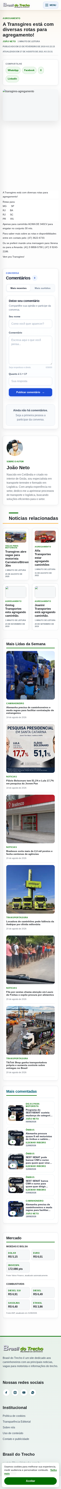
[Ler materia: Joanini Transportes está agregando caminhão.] (45, 592)
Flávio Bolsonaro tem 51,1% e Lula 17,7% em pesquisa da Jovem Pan (30, 782)
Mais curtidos (42, 288)
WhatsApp (13, 70)
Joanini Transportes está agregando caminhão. (45, 610)
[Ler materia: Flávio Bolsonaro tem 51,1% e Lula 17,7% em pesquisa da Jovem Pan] (30, 748)
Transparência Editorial (17, 1421)
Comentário (15, 332)
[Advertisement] (30, 156)
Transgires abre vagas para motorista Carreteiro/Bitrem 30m (17, 558)
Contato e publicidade (16, 1439)
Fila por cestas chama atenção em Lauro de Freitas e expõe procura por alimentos (30, 993)
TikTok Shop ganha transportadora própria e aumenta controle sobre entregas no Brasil (26, 1065)
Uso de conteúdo (13, 1433)
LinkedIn (12, 78)
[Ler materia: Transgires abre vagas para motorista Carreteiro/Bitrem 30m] (15, 537)
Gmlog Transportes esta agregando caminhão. (15, 610)
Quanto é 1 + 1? (18, 374)
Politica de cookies (14, 1415)
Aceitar (30, 1480)
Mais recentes (19, 288)
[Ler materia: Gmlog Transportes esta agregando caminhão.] (15, 592)
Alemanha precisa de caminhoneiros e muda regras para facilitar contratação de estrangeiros (30, 710)
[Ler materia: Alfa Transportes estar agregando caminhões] (45, 537)
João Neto (9, 41)
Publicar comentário (30, 392)
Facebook (29, 70)
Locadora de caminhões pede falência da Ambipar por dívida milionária (30, 923)
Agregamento (11, 18)
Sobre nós (9, 1427)
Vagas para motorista (11, 547)
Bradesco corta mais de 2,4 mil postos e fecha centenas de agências (29, 852)
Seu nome (14, 316)
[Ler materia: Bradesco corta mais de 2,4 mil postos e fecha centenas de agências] (30, 819)
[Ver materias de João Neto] (30, 448)
